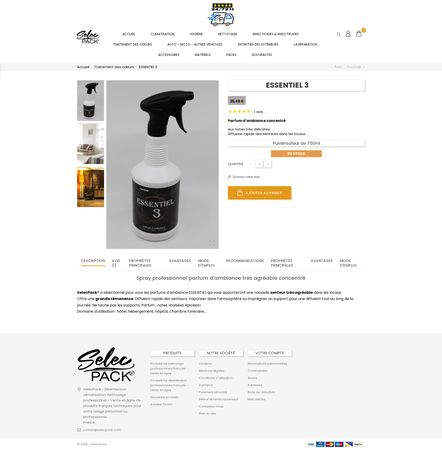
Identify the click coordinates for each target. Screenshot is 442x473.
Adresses (255, 385)
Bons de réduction (261, 392)
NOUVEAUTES (262, 54)
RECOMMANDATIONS (245, 261)
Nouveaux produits (164, 397)
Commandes (258, 371)
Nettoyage (227, 34)
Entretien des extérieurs (258, 44)
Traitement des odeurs (132, 44)
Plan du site (207, 413)
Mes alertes (256, 399)
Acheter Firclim (161, 404)
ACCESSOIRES (168, 54)
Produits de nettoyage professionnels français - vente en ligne (169, 368)
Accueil (128, 34)
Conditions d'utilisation (216, 378)
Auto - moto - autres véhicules (194, 44)
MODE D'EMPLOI (206, 263)
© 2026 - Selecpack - (93, 444)
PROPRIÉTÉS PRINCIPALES (140, 263)
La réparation (305, 44)
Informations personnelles (267, 363)
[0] (358, 33)
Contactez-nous (211, 406)
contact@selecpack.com (102, 430)
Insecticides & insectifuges (276, 34)
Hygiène (196, 34)
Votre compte (269, 353)
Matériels (203, 54)
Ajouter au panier (263, 193)
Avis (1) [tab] (116, 263)
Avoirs (252, 378)
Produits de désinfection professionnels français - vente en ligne (169, 385)
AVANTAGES (180, 261)
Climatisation (162, 34)
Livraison (205, 363)
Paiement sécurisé (213, 392)
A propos (206, 385)
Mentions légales (211, 371)
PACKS (231, 54)
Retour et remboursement (218, 399)
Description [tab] (93, 261)
